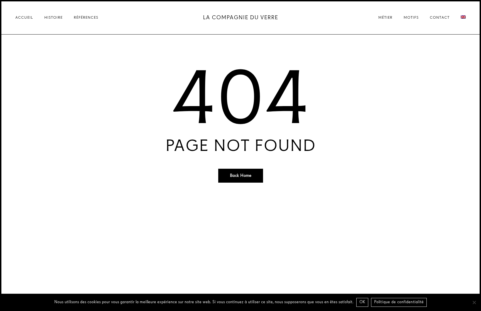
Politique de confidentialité (399, 302)
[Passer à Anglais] (463, 17)
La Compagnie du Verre (240, 17)
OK (362, 302)
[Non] (474, 302)
